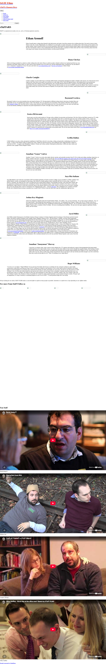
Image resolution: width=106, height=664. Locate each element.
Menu (2, 10)
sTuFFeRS (5, 17)
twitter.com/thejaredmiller (38, 231)
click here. (53, 186)
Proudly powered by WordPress (8, 663)
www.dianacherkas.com (44, 65)
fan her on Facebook (57, 65)
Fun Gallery (6, 16)
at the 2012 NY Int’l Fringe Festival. (73, 158)
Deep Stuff (5, 20)
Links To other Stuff (8, 19)
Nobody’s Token (14, 104)
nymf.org (42, 226)
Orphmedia (16, 232)
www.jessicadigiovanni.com (87, 127)
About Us (5, 14)
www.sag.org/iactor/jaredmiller (15, 231)
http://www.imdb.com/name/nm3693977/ (40, 128)
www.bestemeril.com (21, 222)
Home (4, 13)
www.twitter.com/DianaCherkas (16, 67)
